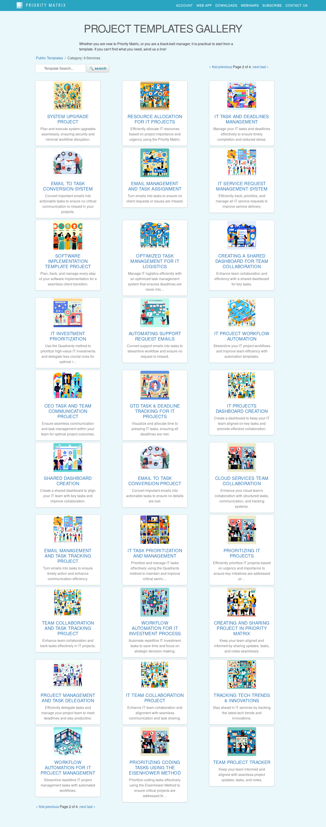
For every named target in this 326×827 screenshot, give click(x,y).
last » (264, 66)
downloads (226, 5)
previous (225, 66)
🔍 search (97, 68)
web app (204, 5)
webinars (250, 5)
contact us (296, 5)
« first (213, 66)
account (184, 5)
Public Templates (49, 57)
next (256, 66)
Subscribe (272, 5)
